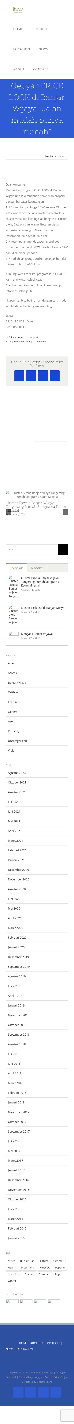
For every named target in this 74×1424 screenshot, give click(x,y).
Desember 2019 (18, 957)
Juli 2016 (14, 1209)
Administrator (16, 337)
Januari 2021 (16, 860)
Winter (12, 1281)
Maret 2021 (15, 840)
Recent (37, 568)
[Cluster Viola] (26, 1306)
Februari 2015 (17, 1228)
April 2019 (15, 996)
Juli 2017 (14, 1141)
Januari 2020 (16, 947)
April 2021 (15, 831)
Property (13, 731)
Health (12, 1267)
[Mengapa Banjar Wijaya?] (14, 635)
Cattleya (13, 692)
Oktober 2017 (17, 1122)
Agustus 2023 (17, 773)
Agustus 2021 (17, 792)
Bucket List (27, 1261)
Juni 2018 (14, 1063)
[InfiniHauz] (12, 1306)
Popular (16, 568)
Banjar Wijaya (17, 682)
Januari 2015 (16, 1238)
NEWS (9, 1349)
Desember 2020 (18, 870)
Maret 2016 (15, 1219)
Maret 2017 (15, 1160)
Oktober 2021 (17, 782)
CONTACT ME (25, 1349)
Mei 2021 (14, 821)
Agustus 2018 (17, 1044)
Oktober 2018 (17, 1025)
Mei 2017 (14, 1151)
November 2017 (18, 1112)
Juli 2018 (14, 1054)
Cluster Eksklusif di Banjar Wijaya (42, 608)
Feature (13, 702)
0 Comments (39, 341)
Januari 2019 (16, 1005)
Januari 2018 (16, 1102)
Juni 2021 (14, 811)
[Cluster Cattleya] (39, 1306)
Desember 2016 (18, 1180)
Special (29, 1274)
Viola (11, 750)
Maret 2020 (15, 928)
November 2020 (18, 879)
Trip (57, 1274)
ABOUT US (37, 1343)
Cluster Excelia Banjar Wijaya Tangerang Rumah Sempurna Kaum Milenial (36, 506)
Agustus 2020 (17, 889)
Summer (44, 1274)
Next (62, 156)
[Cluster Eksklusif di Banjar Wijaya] (14, 608)
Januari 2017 (16, 1170)
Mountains (28, 1267)
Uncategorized (22, 341)
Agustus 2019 (17, 976)
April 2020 (15, 918)
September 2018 (19, 1034)
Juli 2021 (14, 802)
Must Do (45, 1267)
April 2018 (15, 1073)
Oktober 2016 (17, 1199)
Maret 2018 (15, 1083)
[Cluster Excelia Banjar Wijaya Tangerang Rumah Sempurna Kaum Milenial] (14, 579)
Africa (11, 1261)
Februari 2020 (17, 937)
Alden (11, 663)
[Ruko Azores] (53, 1306)
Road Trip (14, 1274)
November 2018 (18, 1015)
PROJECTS (53, 1343)
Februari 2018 (17, 1093)
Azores (12, 673)
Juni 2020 (14, 899)
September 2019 (19, 966)
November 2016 (18, 1189)
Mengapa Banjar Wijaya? (37, 634)
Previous (50, 156)
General (13, 712)
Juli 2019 (14, 986)
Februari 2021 (17, 850)
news (11, 721)
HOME (23, 1343)
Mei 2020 (14, 908)
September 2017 (19, 1131)
